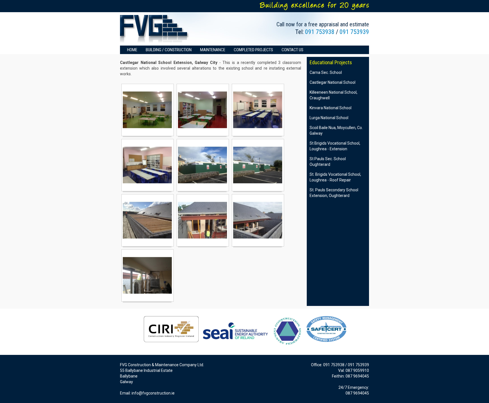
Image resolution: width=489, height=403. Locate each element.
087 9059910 (357, 370)
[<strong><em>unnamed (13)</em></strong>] (203, 110)
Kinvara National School (330, 108)
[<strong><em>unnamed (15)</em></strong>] (147, 165)
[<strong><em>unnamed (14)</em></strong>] (258, 110)
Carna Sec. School (326, 72)
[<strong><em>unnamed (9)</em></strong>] (147, 275)
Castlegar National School (332, 82)
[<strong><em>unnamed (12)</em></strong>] (147, 110)
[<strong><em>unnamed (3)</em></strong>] (258, 165)
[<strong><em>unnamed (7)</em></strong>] (203, 220)
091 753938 (319, 31)
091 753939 (354, 31)
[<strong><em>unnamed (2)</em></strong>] (203, 165)
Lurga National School (329, 117)
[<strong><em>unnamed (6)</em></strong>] (147, 220)
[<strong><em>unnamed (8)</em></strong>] (258, 220)
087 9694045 (357, 376)
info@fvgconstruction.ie (153, 393)
